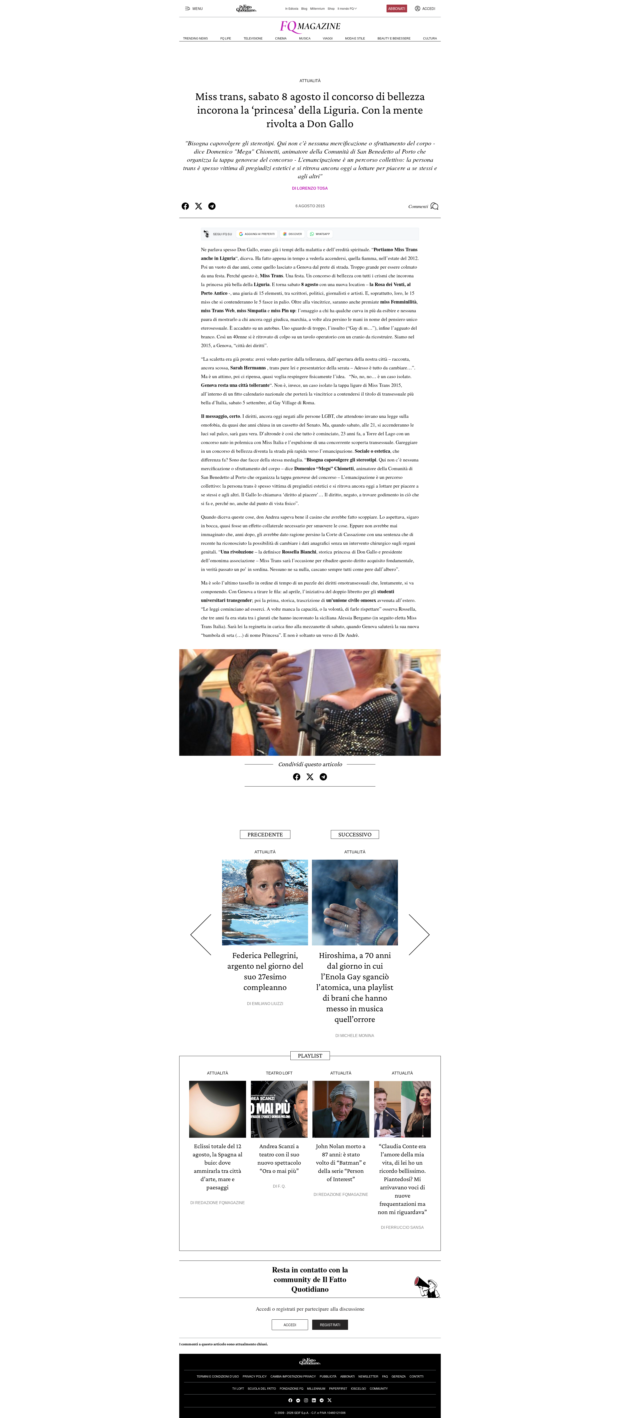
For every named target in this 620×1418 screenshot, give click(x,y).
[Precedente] (200, 935)
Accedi (290, 1324)
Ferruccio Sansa (405, 1227)
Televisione (253, 38)
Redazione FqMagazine (220, 1203)
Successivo (355, 834)
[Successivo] (419, 935)
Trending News (195, 38)
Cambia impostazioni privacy (293, 1376)
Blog (304, 8)
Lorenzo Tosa (312, 188)
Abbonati (396, 8)
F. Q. (282, 1186)
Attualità (310, 81)
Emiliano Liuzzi (267, 1004)
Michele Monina (357, 1036)
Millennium (317, 8)
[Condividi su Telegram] (212, 206)
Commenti (418, 206)
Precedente (265, 834)
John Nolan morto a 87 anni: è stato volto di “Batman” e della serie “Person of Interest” (341, 1163)
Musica (304, 38)
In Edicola (291, 8)
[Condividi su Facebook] (185, 206)
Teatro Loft (279, 1073)
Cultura (430, 38)
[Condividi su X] (198, 206)
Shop (331, 8)
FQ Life (225, 38)
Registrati (330, 1324)
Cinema (281, 38)
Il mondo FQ (346, 8)
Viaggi (328, 38)
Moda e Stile (355, 38)
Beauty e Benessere (394, 38)
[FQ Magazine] (310, 26)
